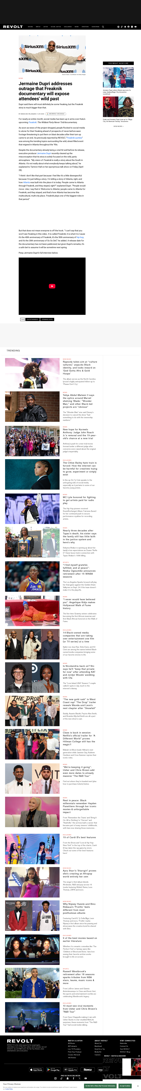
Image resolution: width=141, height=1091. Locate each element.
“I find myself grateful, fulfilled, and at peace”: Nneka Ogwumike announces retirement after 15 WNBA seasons (79, 570)
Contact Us (124, 1046)
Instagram (118, 27)
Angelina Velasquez (28, 114)
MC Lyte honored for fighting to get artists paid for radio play (79, 500)
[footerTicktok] (61, 1079)
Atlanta (26, 182)
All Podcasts (72, 1046)
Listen (45, 26)
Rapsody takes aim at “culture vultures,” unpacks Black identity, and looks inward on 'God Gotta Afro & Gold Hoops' (80, 367)
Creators (85, 26)
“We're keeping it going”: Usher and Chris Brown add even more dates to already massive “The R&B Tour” (79, 771)
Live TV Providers (74, 1049)
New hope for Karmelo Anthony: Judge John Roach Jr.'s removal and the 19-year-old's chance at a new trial (80, 434)
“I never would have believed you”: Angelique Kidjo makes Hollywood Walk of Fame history (79, 604)
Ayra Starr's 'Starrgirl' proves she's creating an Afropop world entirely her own (79, 873)
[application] (122, 1068)
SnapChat (125, 27)
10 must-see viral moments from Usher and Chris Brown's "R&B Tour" (80, 1008)
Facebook (128, 27)
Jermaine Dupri (44, 153)
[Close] (138, 1086)
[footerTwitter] (79, 1079)
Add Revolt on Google (56, 113)
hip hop (80, 237)
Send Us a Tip (100, 1049)
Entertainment (32, 319)
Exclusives (68, 26)
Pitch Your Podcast (75, 1052)
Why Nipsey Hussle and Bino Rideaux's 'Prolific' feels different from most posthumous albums (79, 908)
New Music (67, 359)
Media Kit (98, 1052)
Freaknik (32, 122)
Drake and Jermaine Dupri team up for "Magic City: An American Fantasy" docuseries (117, 120)
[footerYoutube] (85, 1079)
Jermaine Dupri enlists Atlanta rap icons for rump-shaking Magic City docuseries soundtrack (117, 92)
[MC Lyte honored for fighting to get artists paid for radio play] (32, 509)
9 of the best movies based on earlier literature (80, 939)
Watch (38, 26)
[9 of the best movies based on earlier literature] (32, 949)
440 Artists (72, 1058)
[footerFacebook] (73, 1079)
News (77, 26)
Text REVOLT (125, 1049)
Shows (30, 26)
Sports (66, 562)
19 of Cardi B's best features (79, 837)
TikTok (122, 27)
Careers (97, 1055)
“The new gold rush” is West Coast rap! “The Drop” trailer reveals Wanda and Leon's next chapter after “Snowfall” (79, 704)
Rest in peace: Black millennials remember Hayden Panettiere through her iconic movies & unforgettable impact (79, 806)
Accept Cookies (125, 1086)
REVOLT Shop (125, 1052)
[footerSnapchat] (67, 1079)
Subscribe (95, 26)
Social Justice (56, 26)
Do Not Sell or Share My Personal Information (100, 1086)
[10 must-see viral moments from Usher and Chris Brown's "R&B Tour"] (32, 1017)
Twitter (132, 27)
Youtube (135, 27)
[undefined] (118, 77)
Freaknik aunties (74, 138)
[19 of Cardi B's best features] (32, 849)
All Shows (71, 1043)
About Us (98, 1043)
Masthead (98, 1046)
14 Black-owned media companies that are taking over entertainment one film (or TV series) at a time (78, 637)
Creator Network (74, 1055)
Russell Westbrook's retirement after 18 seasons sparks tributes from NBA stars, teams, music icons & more (79, 977)
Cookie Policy (9, 1089)
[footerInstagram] (55, 1079)
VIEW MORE (118, 126)
